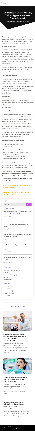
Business (5, 277)
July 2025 (6, 295)
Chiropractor (7, 279)
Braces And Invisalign (9, 275)
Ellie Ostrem (11, 21)
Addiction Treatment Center (11, 270)
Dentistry (27, 21)
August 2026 (7, 286)
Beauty (5, 272)
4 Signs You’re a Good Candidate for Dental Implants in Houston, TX (15, 378)
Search (29, 204)
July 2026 (6, 289)
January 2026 (7, 293)
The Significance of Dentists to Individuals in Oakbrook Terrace (13, 403)
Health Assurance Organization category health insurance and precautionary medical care (17, 247)
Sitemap (17, 428)
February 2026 (7, 291)
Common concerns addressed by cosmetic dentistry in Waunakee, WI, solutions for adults (17, 224)
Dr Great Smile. (18, 427)
